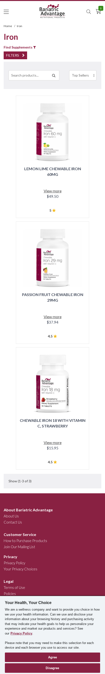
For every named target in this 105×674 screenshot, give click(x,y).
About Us (11, 516)
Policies (10, 593)
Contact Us (13, 522)
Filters (13, 55)
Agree (52, 657)
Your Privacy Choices (20, 569)
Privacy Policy (14, 563)
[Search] (53, 75)
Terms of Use (14, 587)
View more (53, 191)
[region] (52, 634)
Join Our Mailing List (19, 547)
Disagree (52, 668)
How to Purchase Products (25, 540)
